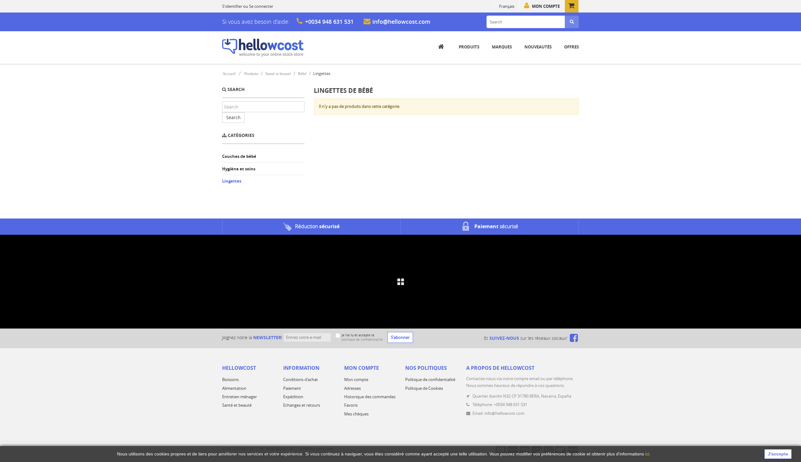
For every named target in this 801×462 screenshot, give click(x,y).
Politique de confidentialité (430, 379)
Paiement (292, 388)
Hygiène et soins (238, 169)
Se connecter (261, 6)
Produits (251, 73)
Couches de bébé (239, 156)
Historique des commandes (369, 396)
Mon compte (546, 6)
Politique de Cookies (424, 388)
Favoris (351, 405)
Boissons (230, 379)
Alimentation (234, 388)
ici (647, 453)
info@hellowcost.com (401, 21)
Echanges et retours (301, 405)
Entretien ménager (239, 396)
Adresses (352, 388)
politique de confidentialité (362, 340)
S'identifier (232, 6)
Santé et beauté (278, 73)
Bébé (302, 73)
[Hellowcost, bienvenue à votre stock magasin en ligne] (263, 48)
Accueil (229, 73)
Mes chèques (356, 414)
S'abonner (400, 337)
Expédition (293, 396)
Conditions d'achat (300, 379)
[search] (572, 22)
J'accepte (778, 453)
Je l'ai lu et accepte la (362, 337)
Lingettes (231, 181)
